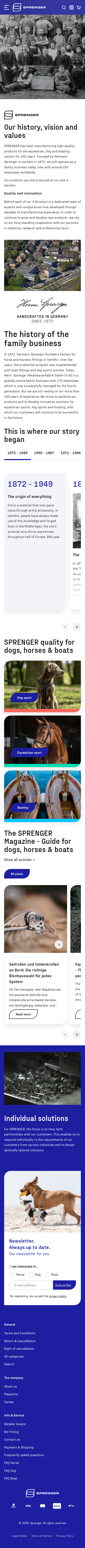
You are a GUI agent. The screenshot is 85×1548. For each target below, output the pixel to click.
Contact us (12, 1439)
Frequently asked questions (24, 1455)
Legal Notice (19, 1535)
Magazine (11, 1394)
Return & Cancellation (20, 1341)
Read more (23, 1014)
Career (9, 1402)
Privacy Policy (64, 1535)
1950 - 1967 (44, 452)
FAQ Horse (11, 1463)
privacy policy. (58, 1296)
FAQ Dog (10, 1470)
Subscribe (63, 1285)
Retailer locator (15, 1424)
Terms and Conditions (19, 1333)
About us (10, 1386)
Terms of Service (41, 1535)
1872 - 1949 (17, 452)
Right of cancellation (19, 1348)
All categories (14, 1356)
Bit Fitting (11, 1432)
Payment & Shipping (18, 1447)
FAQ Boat (10, 1478)
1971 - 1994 (71, 452)
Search (9, 1364)
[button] (78, 7)
